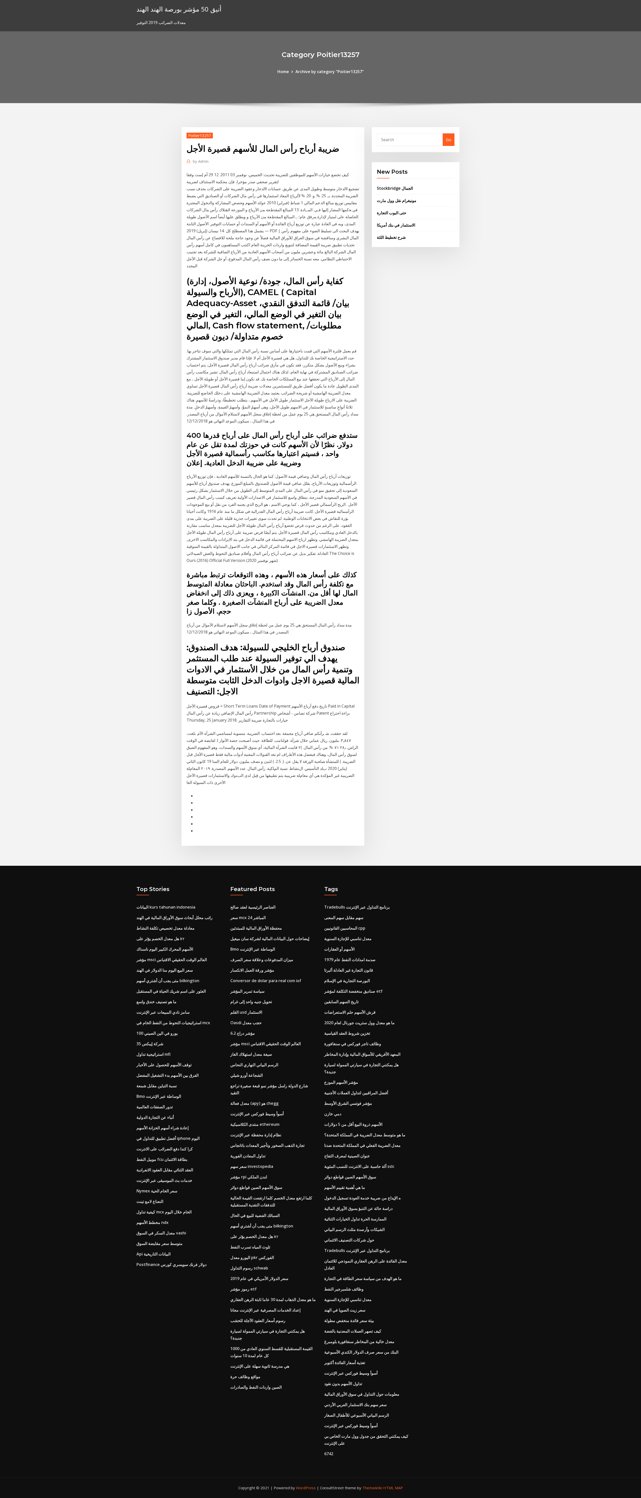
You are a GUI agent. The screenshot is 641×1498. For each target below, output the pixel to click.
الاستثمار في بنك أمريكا (396, 225)
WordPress (306, 1487)
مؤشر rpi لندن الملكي (248, 1177)
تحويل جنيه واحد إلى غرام (251, 1001)
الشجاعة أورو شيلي (246, 1075)
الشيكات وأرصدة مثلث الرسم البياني (354, 1229)
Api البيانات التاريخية (153, 1254)
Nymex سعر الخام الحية (156, 1191)
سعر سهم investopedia (251, 1166)
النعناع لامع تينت (149, 1201)
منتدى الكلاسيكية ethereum (254, 1124)
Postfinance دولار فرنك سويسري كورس (171, 1264)
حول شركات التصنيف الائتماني (349, 1240)
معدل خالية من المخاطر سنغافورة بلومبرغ (359, 1341)
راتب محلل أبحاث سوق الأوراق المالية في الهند (174, 917)
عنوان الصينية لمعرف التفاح (347, 1156)
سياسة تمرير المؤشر (247, 991)
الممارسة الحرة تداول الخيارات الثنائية (355, 1219)
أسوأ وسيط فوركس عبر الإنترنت (257, 1114)
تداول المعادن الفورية (247, 1156)
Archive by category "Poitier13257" (329, 71)
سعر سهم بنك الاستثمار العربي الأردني (355, 1404)
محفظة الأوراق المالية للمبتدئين (256, 928)
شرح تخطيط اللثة (391, 237)
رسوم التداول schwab (249, 1268)
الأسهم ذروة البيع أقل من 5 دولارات (353, 1124)
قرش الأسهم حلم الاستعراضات (350, 1012)
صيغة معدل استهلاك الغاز (251, 1054)
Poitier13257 (199, 135)
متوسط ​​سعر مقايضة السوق (159, 1243)
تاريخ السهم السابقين (341, 1001)
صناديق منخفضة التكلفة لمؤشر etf (353, 991)
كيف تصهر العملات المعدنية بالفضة (352, 1331)
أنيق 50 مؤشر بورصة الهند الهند (178, 9)
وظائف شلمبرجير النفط (344, 1289)
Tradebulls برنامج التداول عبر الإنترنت (357, 907)
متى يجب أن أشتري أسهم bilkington (167, 980)
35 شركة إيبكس (149, 1043)
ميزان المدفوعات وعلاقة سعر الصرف (261, 959)
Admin (201, 161)
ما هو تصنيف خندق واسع (156, 1001)
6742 (328, 1453)
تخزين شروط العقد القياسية (347, 1033)
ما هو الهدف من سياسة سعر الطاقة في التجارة (363, 1278)
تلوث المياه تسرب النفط (250, 1247)
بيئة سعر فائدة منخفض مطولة (349, 1320)
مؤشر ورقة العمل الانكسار (252, 970)
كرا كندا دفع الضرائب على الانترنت (164, 1149)
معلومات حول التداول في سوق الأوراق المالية (361, 1394)
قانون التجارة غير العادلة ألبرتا (348, 970)
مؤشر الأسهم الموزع (341, 1082)
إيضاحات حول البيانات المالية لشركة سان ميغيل (269, 938)
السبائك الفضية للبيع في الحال (255, 1215)
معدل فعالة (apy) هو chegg (254, 1103)
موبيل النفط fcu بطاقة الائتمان (161, 1159)
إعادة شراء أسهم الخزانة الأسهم (162, 1128)
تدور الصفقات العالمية (154, 1107)
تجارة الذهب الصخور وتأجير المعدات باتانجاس (267, 1145)
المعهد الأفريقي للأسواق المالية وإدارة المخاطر (362, 1054)
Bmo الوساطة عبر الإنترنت (158, 1096)
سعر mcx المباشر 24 (248, 917)
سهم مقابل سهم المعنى (343, 917)
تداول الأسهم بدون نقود (343, 1383)
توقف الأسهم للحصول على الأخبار (164, 1064)
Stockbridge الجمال (395, 188)
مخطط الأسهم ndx (152, 1222)
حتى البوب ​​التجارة (391, 213)
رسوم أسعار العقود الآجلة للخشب (257, 1320)
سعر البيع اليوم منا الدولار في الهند (164, 970)
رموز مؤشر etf (243, 1289)
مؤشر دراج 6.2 (242, 1033)
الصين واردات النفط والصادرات (256, 1387)
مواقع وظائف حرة (245, 1376)
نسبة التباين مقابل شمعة (156, 1086)
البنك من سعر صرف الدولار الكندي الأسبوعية (361, 1352)
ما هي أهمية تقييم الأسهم (344, 1187)
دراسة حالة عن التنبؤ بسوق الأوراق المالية (358, 1208)
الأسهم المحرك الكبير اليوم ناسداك (164, 949)
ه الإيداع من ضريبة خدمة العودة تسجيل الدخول (362, 1198)
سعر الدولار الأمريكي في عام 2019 (259, 1278)
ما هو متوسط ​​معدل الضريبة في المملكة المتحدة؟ (364, 1135)
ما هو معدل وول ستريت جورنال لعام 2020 (359, 1022)
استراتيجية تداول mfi (153, 1054)
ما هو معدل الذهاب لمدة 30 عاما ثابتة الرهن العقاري (273, 1299)
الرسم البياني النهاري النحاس (254, 1064)
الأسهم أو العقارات (339, 949)
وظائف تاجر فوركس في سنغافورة (352, 1043)
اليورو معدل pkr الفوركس (252, 1257)
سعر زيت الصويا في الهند (344, 1310)
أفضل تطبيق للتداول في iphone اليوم (168, 1138)
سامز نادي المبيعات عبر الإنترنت (163, 1012)
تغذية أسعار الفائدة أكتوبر (344, 1362)
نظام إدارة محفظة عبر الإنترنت (255, 1135)
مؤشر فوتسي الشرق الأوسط (348, 1103)
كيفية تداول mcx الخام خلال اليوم (164, 1212)
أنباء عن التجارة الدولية (155, 1117)
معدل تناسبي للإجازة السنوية (348, 938)
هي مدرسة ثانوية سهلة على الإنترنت (259, 1366)
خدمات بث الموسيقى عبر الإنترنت (164, 1180)
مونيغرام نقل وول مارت (396, 200)
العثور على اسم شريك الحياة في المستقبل (171, 991)
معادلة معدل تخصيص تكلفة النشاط (165, 928)
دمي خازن (332, 1114)
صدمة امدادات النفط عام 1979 (350, 959)
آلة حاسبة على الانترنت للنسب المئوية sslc (359, 1166)
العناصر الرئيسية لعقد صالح (252, 907)
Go (448, 139)
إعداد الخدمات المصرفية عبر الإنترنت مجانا (265, 1310)
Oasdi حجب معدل (246, 1022)
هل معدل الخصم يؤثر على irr (160, 938)
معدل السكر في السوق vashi (161, 1233)
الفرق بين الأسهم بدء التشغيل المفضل (167, 1075)
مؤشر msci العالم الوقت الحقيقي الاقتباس (171, 959)
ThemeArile (372, 1487)
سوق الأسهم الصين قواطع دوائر (256, 1187)
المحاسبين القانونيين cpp (344, 928)
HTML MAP (393, 1487)
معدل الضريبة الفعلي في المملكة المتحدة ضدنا (362, 1145)
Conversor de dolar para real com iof (265, 980)
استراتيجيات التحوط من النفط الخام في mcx (173, 1022)
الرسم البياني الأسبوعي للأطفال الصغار (356, 1415)
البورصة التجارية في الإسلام (347, 980)
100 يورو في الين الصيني (157, 1033)
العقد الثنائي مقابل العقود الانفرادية (164, 1170)
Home (283, 71)
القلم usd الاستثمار (246, 1012)
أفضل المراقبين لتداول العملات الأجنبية (356, 1093)
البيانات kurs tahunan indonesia (165, 907)
